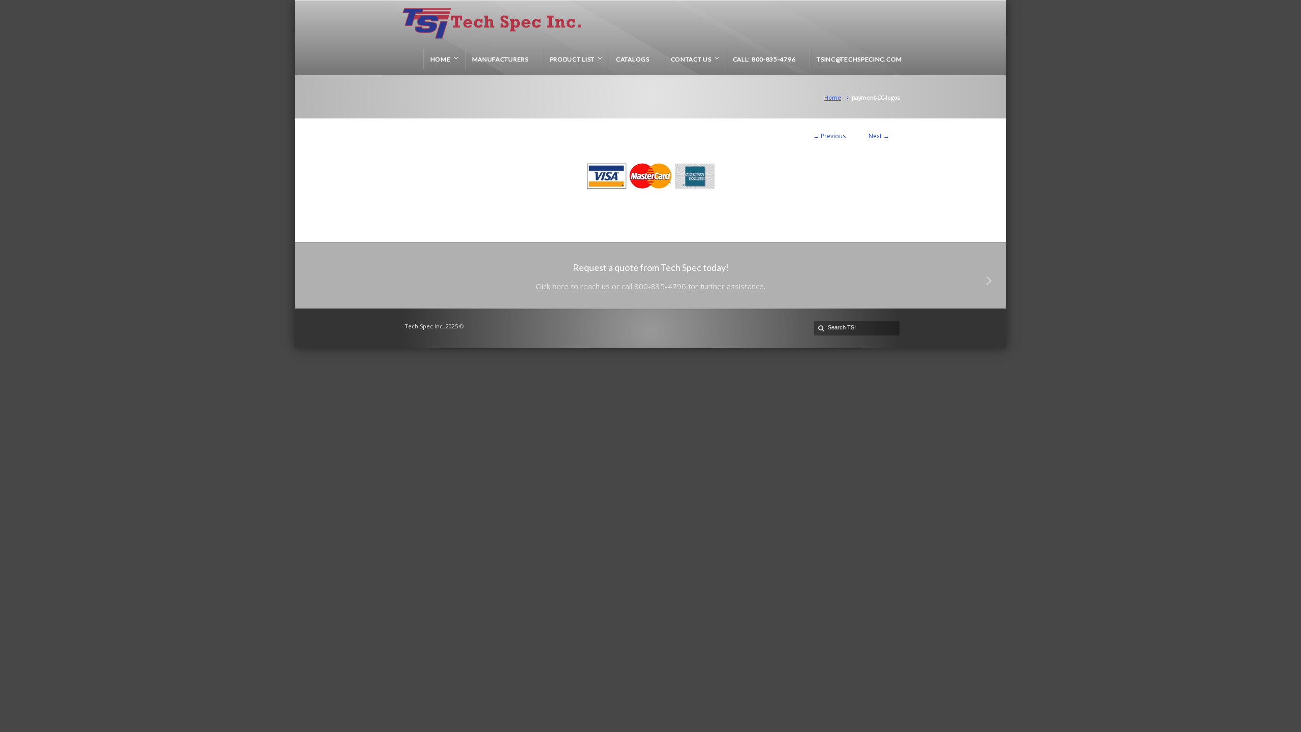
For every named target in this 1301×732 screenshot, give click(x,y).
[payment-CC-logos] (650, 176)
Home (832, 97)
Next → (879, 136)
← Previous (829, 136)
